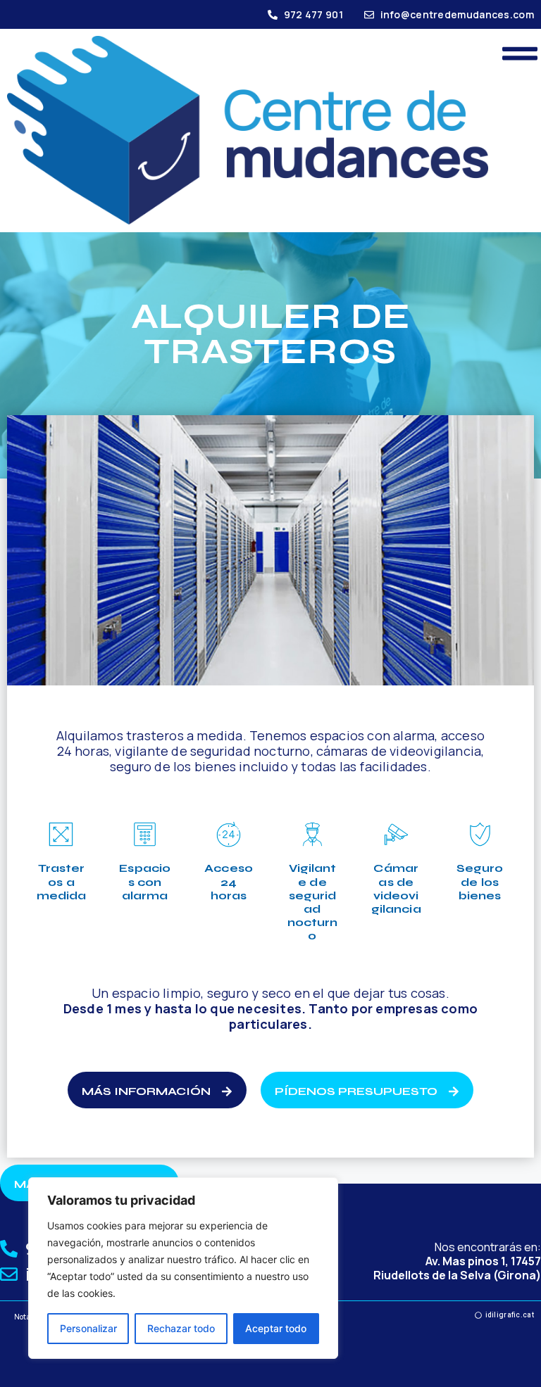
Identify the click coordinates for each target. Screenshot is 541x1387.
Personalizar (88, 1328)
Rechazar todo (181, 1328)
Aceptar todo (275, 1328)
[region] (183, 1268)
